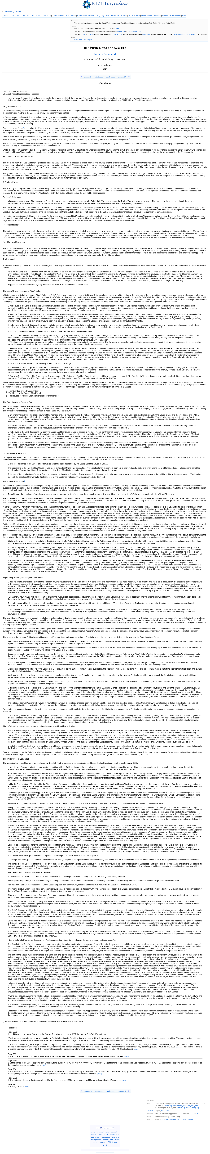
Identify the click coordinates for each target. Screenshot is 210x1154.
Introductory (9, 12)
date (112, 1134)
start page (99, 77)
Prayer (149, 16)
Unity (184, 16)
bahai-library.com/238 (170, 1119)
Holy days (123, 16)
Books (18, 12)
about (95, 1142)
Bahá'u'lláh (46, 16)
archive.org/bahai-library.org (187, 1108)
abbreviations (108, 1139)
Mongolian (146, 34)
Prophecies (157, 16)
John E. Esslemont (105, 53)
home (93, 1132)
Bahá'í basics (35, 16)
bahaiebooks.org (135, 31)
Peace (143, 16)
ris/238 (190, 1119)
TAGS (6, 16)
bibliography (96, 1139)
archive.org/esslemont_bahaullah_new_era (181, 1106)
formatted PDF (117, 34)
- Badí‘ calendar (70, 16)
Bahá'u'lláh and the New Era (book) (90, 16)
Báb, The (25, 16)
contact (102, 1142)
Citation (184, 1119)
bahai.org (121, 31)
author (101, 1134)
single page (110, 77)
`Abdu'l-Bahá (14, 16)
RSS (109, 1142)
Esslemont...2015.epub (83, 40)
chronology (115, 1132)
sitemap (100, 1132)
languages (106, 1137)
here (117, 28)
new (115, 1142)
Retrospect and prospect (171, 16)
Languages (150, 1110)
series (107, 1132)
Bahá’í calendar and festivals (184, 34)
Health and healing (112, 16)
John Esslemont (134, 16)
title (107, 1134)
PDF (83, 34)
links (117, 1139)
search (93, 1134)
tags (117, 1134)
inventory (115, 1137)
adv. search (95, 1137)
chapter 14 (88, 77)
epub (92, 34)
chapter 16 (122, 77)
